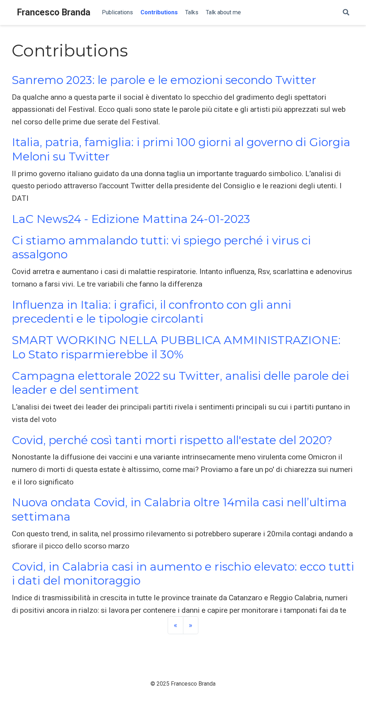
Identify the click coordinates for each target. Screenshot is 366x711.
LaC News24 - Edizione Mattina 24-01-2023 (131, 219)
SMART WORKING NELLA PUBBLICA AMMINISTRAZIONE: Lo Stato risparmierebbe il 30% (176, 347)
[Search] (346, 13)
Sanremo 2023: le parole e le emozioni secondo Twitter (164, 80)
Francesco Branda (53, 12)
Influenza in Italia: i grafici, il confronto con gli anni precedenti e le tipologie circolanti (151, 311)
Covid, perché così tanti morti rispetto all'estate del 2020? (172, 440)
